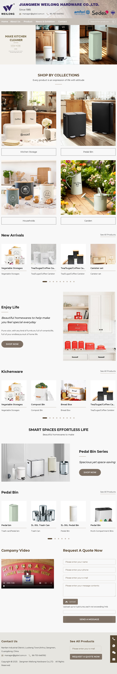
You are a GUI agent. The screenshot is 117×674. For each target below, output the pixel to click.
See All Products (108, 235)
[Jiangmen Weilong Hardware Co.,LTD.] (8, 9)
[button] (50, 60)
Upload (72, 602)
